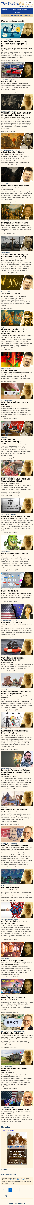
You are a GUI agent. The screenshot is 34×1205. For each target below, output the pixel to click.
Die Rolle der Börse (10, 887)
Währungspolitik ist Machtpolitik (15, 515)
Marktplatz (24, 9)
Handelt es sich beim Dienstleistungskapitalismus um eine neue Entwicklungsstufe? (16, 963)
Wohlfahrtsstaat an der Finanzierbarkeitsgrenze (15, 444)
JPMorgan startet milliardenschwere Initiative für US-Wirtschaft (14, 330)
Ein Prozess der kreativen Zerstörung (12, 735)
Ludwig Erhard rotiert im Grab (14, 222)
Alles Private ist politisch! (12, 151)
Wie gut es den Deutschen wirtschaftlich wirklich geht (16, 372)
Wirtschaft (16, 15)
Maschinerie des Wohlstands (14, 809)
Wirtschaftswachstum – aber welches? (14, 1068)
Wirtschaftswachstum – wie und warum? (15, 402)
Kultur (21, 15)
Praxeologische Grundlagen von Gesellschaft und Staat (15, 479)
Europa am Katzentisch (11, 622)
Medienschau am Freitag (8, 776)
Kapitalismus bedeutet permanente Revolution (14, 731)
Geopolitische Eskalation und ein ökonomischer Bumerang (16, 113)
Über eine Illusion (6, 406)
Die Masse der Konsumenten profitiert (12, 812)
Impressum (17, 12)
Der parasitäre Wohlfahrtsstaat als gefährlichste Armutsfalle (15, 696)
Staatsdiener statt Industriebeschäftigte (11, 440)
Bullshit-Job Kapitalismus (13, 960)
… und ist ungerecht (7, 662)
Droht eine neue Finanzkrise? (14, 553)
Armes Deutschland (10, 370)
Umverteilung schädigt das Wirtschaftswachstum (13, 658)
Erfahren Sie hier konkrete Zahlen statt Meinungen (16, 593)
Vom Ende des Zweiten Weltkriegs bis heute (14, 518)
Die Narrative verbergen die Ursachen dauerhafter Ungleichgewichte (15, 1112)
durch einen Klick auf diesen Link (15, 1180)
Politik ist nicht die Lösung (13, 1032)
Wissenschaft (27, 15)
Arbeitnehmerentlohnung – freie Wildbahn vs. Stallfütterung (15, 255)
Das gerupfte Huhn (9, 590)
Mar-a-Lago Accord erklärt (13, 997)
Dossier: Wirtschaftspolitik (12, 21)
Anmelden (28, 2)
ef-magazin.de (28, 1166)
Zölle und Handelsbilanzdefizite (15, 1109)
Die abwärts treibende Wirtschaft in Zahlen (13, 296)
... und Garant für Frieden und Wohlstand (13, 925)
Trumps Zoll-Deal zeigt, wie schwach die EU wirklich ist (16, 625)
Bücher (30, 9)
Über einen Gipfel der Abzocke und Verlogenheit (15, 225)
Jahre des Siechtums (10, 293)
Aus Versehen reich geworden (14, 844)
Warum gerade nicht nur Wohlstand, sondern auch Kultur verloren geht (15, 188)
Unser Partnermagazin (8, 1130)
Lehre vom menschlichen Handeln (11, 483)
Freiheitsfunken (5, 9)
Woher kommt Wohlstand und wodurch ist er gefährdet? (16, 692)
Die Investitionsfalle (10, 80)
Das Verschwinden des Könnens (16, 185)
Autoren (19, 9)
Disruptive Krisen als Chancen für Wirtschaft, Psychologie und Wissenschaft (16, 49)
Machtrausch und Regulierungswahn (12, 154)
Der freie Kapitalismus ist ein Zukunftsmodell (14, 921)
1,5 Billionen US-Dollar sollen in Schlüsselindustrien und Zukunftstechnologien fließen (16, 336)
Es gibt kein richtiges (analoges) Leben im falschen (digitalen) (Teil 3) (16, 43)
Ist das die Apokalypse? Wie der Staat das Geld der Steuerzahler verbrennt (15, 771)
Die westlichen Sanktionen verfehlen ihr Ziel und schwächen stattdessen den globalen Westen (15, 118)
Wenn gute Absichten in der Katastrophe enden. (15, 83)
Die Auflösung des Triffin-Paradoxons (12, 1000)
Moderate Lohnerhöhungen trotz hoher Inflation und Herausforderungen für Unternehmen (16, 259)
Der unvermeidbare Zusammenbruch (12, 556)
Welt (12, 15)
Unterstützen (13, 9)
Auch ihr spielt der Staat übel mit (10, 890)
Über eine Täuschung (7, 1072)
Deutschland (6, 15)
